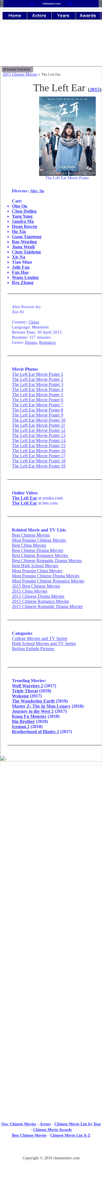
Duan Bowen (24, 226)
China (34, 321)
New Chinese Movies (18, 1124)
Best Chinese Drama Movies (37, 550)
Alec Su (37, 190)
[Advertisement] (51, 817)
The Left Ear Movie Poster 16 (38, 450)
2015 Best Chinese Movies (36, 586)
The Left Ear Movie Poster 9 (37, 415)
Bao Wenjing (24, 241)
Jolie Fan (20, 267)
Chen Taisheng (26, 251)
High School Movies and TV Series (44, 643)
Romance (47, 342)
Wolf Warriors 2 (27, 685)
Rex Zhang (22, 282)
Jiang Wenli (23, 246)
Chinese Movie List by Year (77, 1124)
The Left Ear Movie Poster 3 (37, 384)
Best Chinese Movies (31, 535)
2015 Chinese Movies (20, 74)
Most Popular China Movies (37, 570)
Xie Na (18, 257)
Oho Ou (19, 206)
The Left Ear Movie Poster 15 (38, 445)
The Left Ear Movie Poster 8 (37, 409)
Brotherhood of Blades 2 (35, 731)
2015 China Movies (29, 591)
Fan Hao (20, 272)
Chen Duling (24, 211)
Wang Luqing (25, 277)
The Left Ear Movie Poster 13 (38, 435)
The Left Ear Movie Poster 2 (37, 379)
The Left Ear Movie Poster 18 (38, 460)
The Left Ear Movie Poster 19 (38, 466)
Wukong (20, 695)
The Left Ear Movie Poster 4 (37, 389)
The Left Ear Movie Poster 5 (37, 394)
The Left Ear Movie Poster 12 (38, 430)
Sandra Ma (23, 221)
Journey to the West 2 (33, 711)
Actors (45, 1124)
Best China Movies (29, 545)
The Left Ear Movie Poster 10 (38, 420)
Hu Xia (19, 231)
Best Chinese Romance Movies (40, 555)
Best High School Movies (35, 565)
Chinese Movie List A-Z (70, 1135)
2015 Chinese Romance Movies (40, 601)
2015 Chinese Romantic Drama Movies (47, 606)
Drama (31, 342)
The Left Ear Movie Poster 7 (37, 404)
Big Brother (23, 721)
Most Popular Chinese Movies (39, 540)
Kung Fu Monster (29, 716)
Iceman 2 (20, 726)
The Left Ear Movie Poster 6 (37, 399)
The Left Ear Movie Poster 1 (37, 374)
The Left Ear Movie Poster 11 (38, 425)
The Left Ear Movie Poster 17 (38, 455)
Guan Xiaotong (26, 236)
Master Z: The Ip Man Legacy (41, 706)
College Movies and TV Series (39, 638)
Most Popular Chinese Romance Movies (48, 581)
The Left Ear (24, 498)
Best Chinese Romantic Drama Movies (47, 560)
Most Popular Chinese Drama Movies (45, 575)
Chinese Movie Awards (52, 1130)
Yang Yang (22, 216)
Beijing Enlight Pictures (33, 648)
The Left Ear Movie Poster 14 (38, 440)
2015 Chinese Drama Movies (38, 596)
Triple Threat (25, 690)
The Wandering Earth (33, 701)
